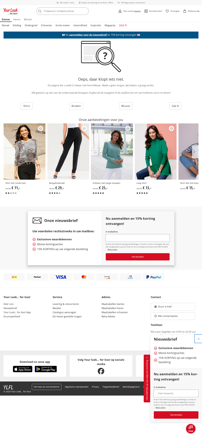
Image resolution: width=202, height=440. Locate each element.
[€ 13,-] (156, 151)
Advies (106, 297)
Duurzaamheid (12, 316)
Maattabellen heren (112, 308)
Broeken (76, 106)
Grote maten (63, 25)
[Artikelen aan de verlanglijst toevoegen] (40, 128)
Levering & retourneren (66, 304)
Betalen (57, 308)
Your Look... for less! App (17, 312)
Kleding (17, 25)
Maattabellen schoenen (115, 312)
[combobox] (69, 11)
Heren (16, 19)
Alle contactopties (168, 316)
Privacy (95, 386)
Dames (6, 19)
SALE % (123, 25)
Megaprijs (110, 25)
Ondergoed (31, 25)
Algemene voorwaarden (76, 386)
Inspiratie (96, 25)
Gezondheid (80, 25)
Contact (156, 297)
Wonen (28, 19)
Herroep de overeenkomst (46, 386)
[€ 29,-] (68, 151)
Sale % (175, 106)
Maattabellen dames (113, 304)
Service (57, 297)
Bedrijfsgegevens (131, 386)
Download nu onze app (35, 362)
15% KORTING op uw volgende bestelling (147, 380)
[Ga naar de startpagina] (11, 11)
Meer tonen (160, 407)
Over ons (9, 304)
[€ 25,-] (112, 151)
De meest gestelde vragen (67, 316)
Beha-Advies (108, 316)
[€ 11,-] (25, 151)
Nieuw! (5, 25)
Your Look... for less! (17, 297)
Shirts (26, 106)
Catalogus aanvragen (64, 312)
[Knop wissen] (85, 11)
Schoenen (46, 25)
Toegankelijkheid (110, 386)
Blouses (125, 106)
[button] (195, 151)
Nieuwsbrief (10, 308)
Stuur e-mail (164, 307)
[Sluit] (198, 338)
